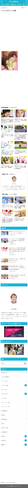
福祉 (3, 436)
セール (3, 398)
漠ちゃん (4, 427)
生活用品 (4, 432)
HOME (3, 482)
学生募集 (4, 410)
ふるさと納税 (5, 376)
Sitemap (7, 4)
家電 (3, 415)
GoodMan (14, 1)
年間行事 (4, 419)
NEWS (4, 372)
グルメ (24, 4)
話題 (3, 440)
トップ (2, 4)
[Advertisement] (14, 33)
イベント (4, 381)
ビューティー (5, 402)
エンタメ (19, 4)
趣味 (3, 444)
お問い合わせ (13, 4)
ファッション (5, 406)
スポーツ (4, 393)
